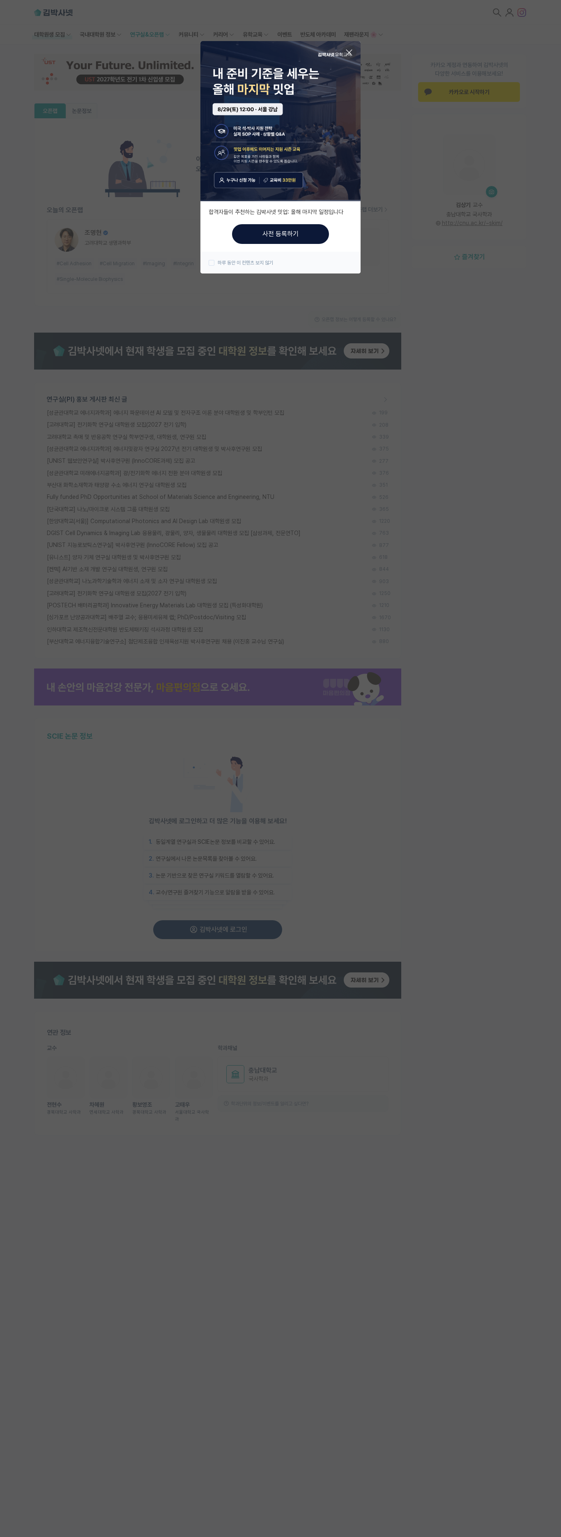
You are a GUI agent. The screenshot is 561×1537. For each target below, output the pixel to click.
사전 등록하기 (280, 234)
